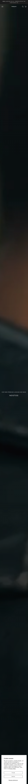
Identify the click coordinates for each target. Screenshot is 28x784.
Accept (13, 772)
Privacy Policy (12, 768)
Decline (13, 776)
